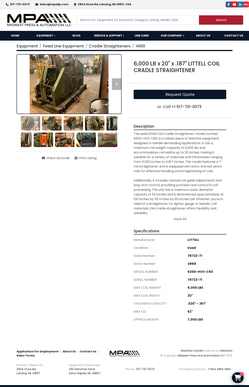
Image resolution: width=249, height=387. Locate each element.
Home (15, 35)
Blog (77, 35)
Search (221, 20)
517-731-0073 (20, 4)
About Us (203, 35)
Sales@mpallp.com (54, 4)
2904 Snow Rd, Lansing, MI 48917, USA (104, 4)
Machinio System (192, 351)
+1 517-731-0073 (186, 106)
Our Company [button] (171, 35)
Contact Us (233, 35)
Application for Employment (38, 351)
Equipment (45, 35)
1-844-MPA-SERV (219, 369)
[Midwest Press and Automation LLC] (124, 353)
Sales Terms (26, 355)
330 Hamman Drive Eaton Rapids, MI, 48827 (85, 371)
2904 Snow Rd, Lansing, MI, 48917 (28, 371)
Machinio (226, 351)
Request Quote (180, 94)
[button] (46, 36)
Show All (180, 219)
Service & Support (108, 35)
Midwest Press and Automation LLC (201, 355)
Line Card (142, 35)
